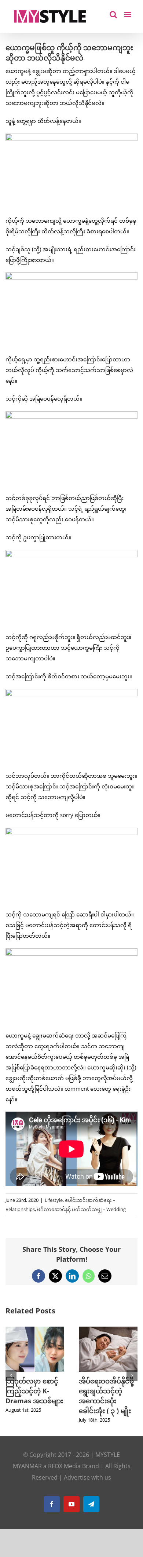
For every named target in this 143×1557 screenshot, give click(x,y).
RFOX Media (64, 1466)
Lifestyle (54, 1200)
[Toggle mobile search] (113, 14)
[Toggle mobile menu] (128, 14)
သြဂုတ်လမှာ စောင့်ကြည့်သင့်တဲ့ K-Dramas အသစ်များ (34, 1390)
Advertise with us (87, 1477)
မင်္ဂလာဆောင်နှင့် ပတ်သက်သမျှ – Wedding (81, 1209)
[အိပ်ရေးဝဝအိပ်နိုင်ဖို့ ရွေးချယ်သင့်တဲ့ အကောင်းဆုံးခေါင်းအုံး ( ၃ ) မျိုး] (108, 1330)
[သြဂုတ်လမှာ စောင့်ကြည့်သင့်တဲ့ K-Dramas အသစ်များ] (35, 1330)
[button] (11, 1375)
